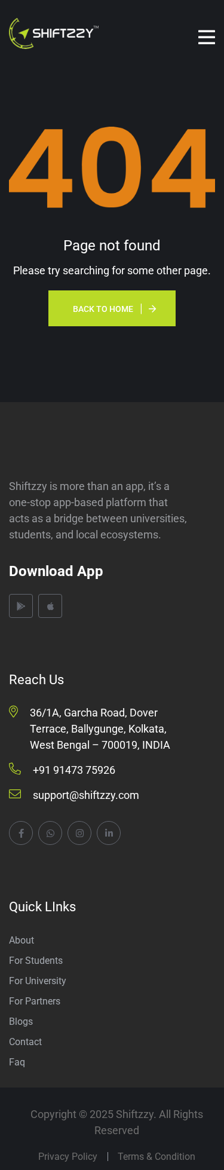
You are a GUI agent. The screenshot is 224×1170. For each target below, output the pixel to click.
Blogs (21, 1021)
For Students (36, 960)
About (21, 940)
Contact (25, 1042)
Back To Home (103, 309)
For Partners (34, 1001)
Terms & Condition (156, 1156)
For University (37, 981)
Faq (17, 1062)
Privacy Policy (67, 1156)
